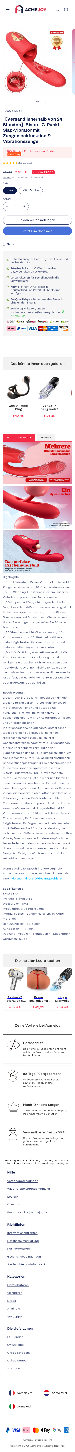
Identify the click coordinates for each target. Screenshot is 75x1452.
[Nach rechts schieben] (46, 102)
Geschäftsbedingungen (24, 1256)
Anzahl (7, 199)
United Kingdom (18, 1352)
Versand (7, 177)
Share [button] (10, 244)
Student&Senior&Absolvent (26, 1264)
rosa (10, 190)
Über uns (13, 1204)
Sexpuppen (15, 1316)
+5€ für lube (31, 190)
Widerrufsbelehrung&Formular (28, 1188)
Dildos (11, 1300)
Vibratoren (14, 1292)
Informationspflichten (22, 1232)
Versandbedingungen (22, 1180)
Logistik (12, 1196)
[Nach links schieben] (29, 102)
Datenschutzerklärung (23, 1240)
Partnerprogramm (20, 1248)
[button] (7, 9)
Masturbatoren (18, 1285)
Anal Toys (14, 1308)
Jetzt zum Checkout (37, 231)
